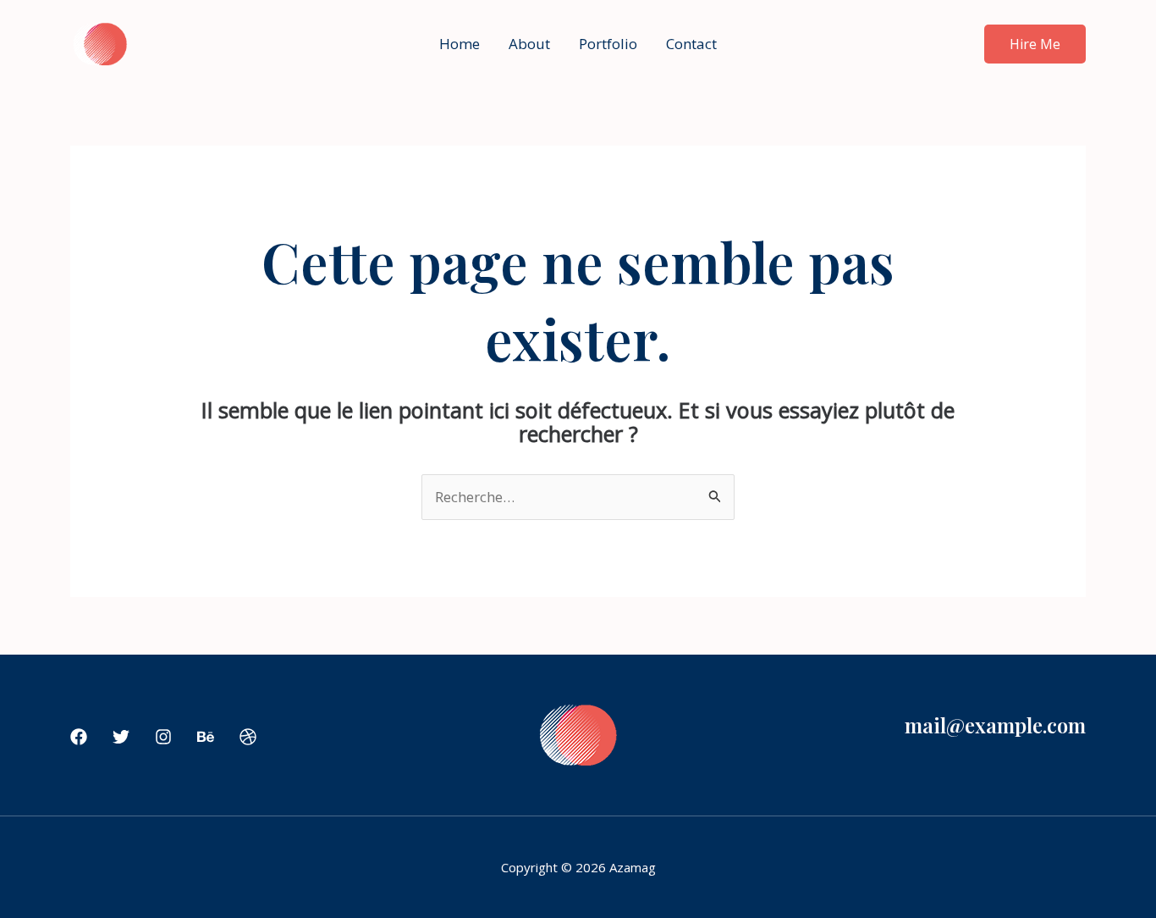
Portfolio (608, 43)
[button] (1035, 44)
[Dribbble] (247, 736)
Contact (691, 43)
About (529, 43)
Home (459, 43)
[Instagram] (163, 736)
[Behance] (205, 736)
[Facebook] (78, 736)
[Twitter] (121, 736)
